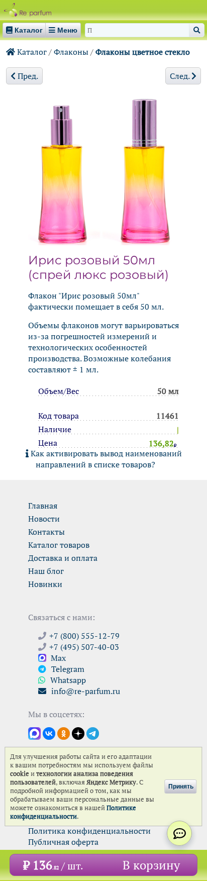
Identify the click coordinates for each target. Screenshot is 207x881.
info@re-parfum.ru (84, 691)
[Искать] (196, 30)
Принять (180, 786)
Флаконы (71, 51)
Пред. (27, 75)
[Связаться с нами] (179, 833)
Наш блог (46, 570)
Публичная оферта (63, 841)
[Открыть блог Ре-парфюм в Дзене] (78, 732)
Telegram (66, 668)
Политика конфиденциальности (89, 830)
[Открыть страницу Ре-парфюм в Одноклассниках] (63, 732)
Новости (44, 518)
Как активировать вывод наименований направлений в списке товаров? (105, 459)
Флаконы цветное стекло (142, 51)
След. (180, 75)
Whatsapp (67, 680)
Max (57, 657)
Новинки (45, 584)
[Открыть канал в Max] (34, 732)
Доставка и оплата (62, 557)
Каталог (31, 51)
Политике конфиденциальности (73, 812)
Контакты (46, 531)
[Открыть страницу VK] (49, 732)
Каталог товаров (58, 544)
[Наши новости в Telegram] (92, 732)
